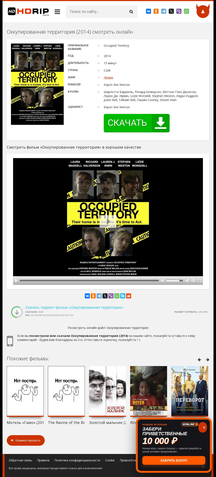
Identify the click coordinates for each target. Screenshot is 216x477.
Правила (43, 460)
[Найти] (131, 11)
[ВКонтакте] (149, 12)
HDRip (26, 11)
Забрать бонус (174, 460)
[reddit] (128, 295)
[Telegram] (164, 12)
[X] (171, 12)
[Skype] (122, 295)
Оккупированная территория (127, 328)
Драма (108, 77)
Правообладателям (134, 460)
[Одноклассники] (156, 12)
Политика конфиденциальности (77, 460)
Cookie (110, 460)
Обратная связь (20, 460)
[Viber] (179, 12)
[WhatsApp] (187, 12)
